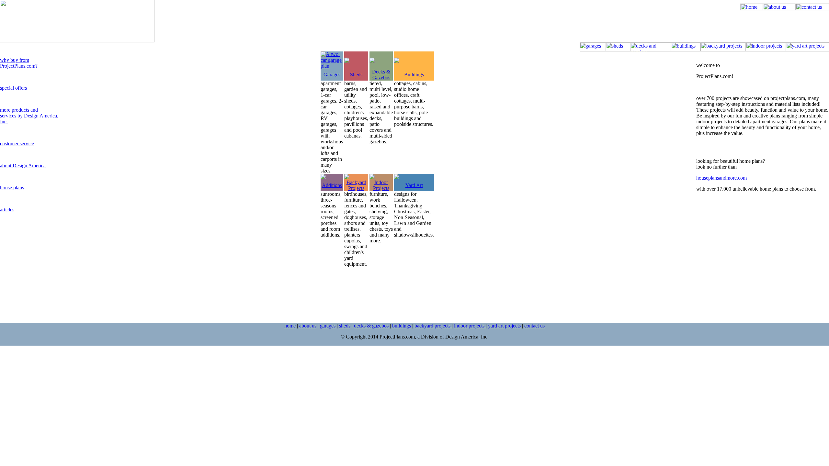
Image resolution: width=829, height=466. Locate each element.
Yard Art (414, 185)
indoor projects (470, 325)
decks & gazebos (371, 325)
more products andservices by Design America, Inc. (29, 115)
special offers (13, 88)
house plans (12, 187)
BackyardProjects (356, 185)
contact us (534, 325)
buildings (401, 325)
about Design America (23, 165)
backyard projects (433, 325)
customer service (17, 143)
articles (7, 209)
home (290, 325)
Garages (332, 74)
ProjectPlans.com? (19, 66)
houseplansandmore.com (721, 178)
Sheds (356, 74)
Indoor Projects (381, 185)
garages (327, 325)
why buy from (14, 60)
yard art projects (504, 325)
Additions (332, 185)
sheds (344, 325)
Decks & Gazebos (381, 74)
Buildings (414, 74)
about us (307, 325)
